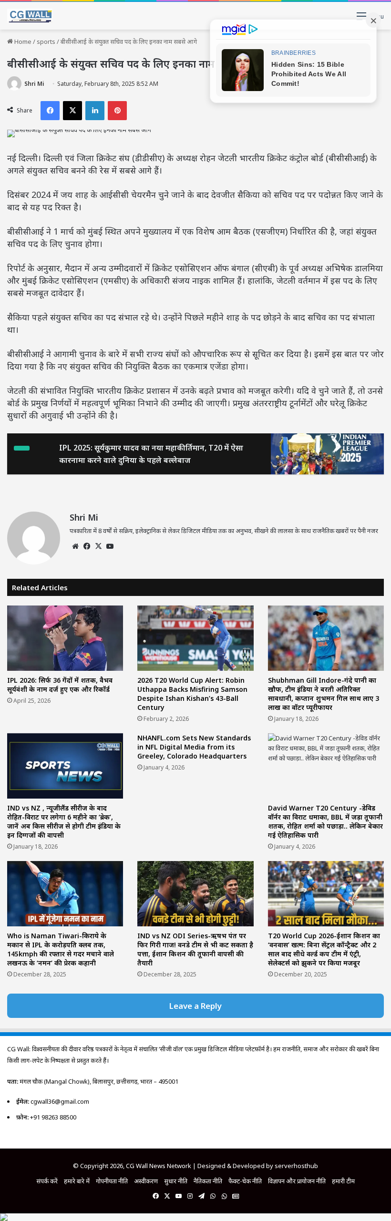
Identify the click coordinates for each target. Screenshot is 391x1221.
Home (22, 41)
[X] (98, 546)
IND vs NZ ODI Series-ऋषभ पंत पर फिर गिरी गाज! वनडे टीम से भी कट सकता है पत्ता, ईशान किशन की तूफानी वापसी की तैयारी (195, 949)
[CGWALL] (29, 16)
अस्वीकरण (146, 1181)
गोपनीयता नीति (112, 1181)
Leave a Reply (195, 1005)
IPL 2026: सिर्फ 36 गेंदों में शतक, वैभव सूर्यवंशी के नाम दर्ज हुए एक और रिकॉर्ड (60, 685)
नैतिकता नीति (208, 1181)
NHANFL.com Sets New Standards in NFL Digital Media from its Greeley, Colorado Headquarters (194, 746)
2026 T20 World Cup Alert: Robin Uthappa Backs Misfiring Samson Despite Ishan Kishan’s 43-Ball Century (192, 694)
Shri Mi (34, 84)
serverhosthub (296, 1165)
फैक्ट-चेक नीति (245, 1181)
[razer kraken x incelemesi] (195, 1217)
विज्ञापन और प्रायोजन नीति (297, 1181)
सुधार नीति (175, 1181)
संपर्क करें (47, 1181)
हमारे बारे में (77, 1181)
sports (46, 41)
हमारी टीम (343, 1181)
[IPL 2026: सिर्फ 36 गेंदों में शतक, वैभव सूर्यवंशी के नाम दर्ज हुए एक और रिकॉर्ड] (65, 638)
